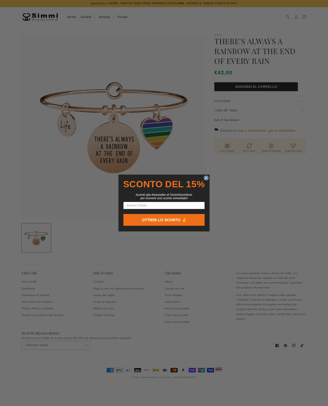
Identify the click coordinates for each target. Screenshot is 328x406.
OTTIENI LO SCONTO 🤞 (164, 220)
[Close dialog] (206, 178)
